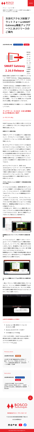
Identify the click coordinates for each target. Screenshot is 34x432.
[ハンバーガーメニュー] (31, 3)
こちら (15, 342)
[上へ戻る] (30, 398)
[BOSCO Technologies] (7, 3)
